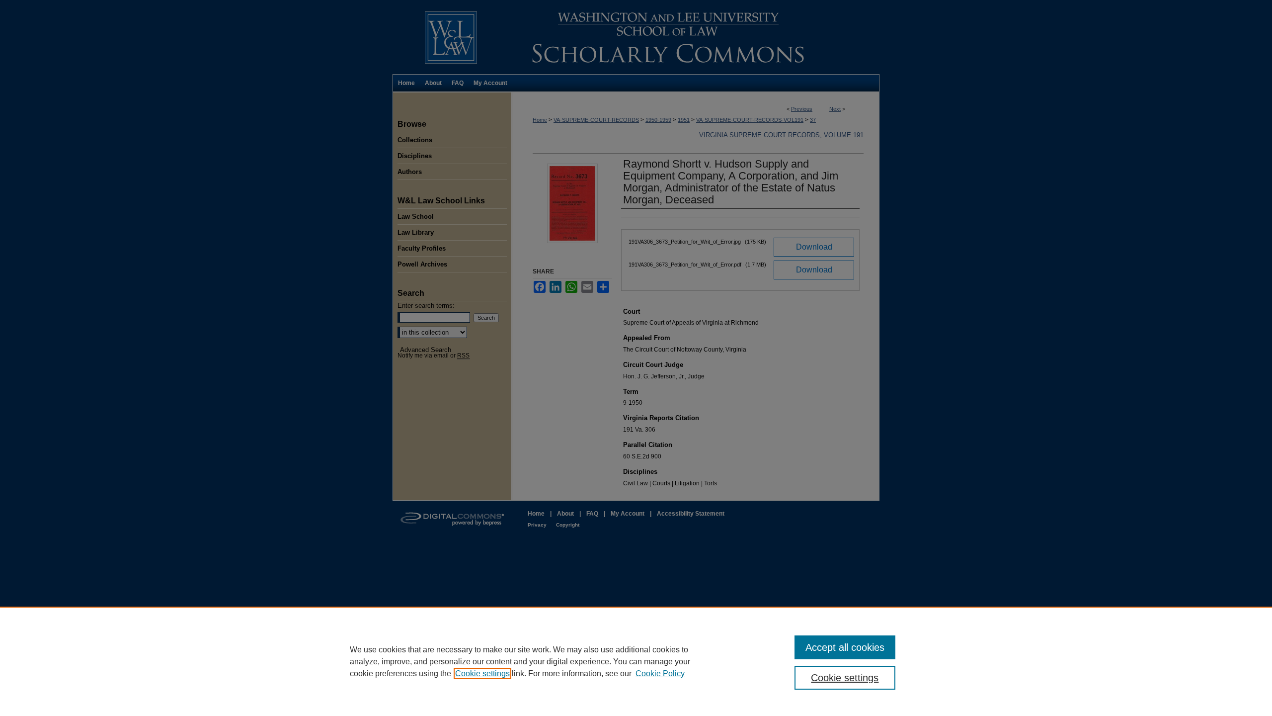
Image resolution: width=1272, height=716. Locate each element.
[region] (636, 661)
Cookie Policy (660, 673)
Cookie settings (482, 673)
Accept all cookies (844, 647)
